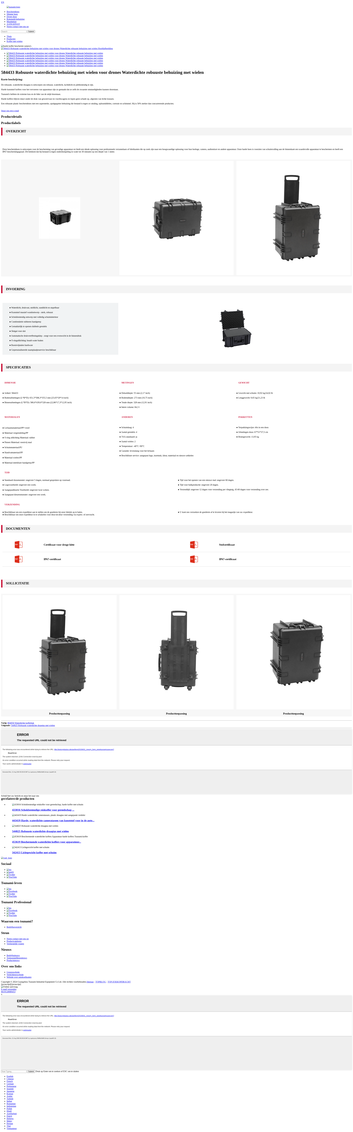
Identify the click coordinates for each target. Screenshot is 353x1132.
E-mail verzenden (8, 989)
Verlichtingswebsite (15, 974)
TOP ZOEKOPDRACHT (119, 982)
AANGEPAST (13, 24)
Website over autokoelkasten (19, 977)
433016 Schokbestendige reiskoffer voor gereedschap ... (43, 809)
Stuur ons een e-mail (10, 111)
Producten (11, 39)
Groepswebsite (13, 972)
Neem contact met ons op (18, 26)
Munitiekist (11, 21)
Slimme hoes (12, 14)
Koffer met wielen (14, 41)
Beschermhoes (13, 11)
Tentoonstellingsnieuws (17, 958)
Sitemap (90, 982)
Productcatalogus (14, 941)
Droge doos (12, 16)
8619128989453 (8, 992)
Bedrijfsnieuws (13, 955)
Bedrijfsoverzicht (14, 927)
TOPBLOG (100, 982)
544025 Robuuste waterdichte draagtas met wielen (33, 725)
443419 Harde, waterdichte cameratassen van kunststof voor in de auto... (53, 820)
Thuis (9, 36)
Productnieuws (13, 960)
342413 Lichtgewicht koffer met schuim (34, 852)
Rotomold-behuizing (16, 19)
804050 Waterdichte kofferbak (21, 723)
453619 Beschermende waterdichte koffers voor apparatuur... (46, 841)
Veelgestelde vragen (15, 944)
